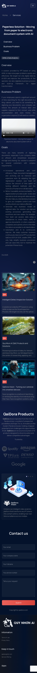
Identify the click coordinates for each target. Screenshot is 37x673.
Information (7, 632)
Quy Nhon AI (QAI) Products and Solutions (15, 344)
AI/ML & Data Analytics (10, 58)
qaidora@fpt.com (7, 654)
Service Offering (6, 657)
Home (5, 15)
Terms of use (5, 637)
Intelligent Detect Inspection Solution (17, 299)
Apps (4, 665)
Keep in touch (8, 649)
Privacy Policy (6, 640)
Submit (18, 603)
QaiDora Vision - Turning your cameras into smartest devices (17, 388)
